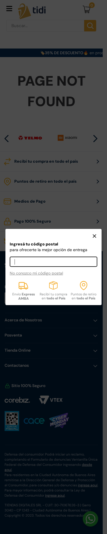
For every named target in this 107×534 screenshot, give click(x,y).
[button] (94, 236)
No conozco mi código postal (36, 273)
